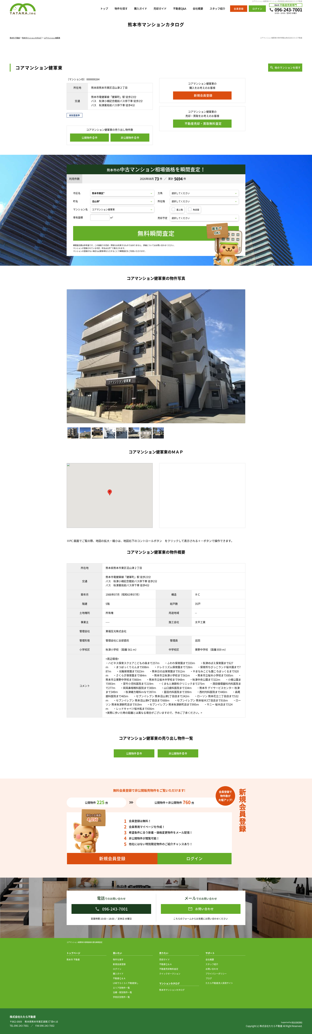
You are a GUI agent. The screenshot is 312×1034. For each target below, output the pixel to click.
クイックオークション (169, 973)
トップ (104, 8)
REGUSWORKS (297, 1022)
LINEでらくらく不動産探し (125, 982)
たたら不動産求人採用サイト (219, 982)
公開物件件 (90, 137)
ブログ (209, 978)
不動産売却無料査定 (168, 968)
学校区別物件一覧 (121, 996)
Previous (62, 357)
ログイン (117, 968)
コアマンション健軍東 (52, 38)
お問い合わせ (212, 968)
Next (251, 357)
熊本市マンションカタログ (32, 38)
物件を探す (121, 8)
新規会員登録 (119, 964)
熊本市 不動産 (15, 38)
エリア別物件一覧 (121, 987)
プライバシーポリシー (216, 973)
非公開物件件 (130, 137)
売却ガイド (160, 8)
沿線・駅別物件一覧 (122, 992)
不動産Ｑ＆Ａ (119, 978)
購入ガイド (140, 8)
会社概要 (198, 8)
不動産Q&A (179, 8)
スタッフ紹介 (217, 8)
